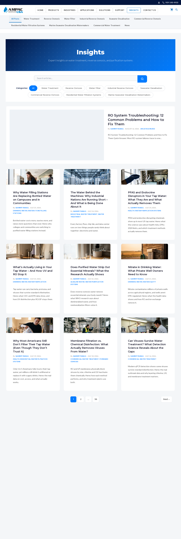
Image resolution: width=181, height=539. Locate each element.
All (33, 88)
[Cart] (171, 10)
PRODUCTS (53, 10)
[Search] (176, 10)
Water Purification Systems (148, 211)
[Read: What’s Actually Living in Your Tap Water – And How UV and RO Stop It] (29, 251)
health (131, 211)
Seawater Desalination (119, 19)
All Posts (15, 19)
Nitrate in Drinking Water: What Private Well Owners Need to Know (145, 271)
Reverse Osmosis (52, 19)
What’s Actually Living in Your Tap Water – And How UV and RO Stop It (32, 271)
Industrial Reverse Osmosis (92, 19)
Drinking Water (20, 211)
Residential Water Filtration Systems (28, 25)
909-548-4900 (171, 2)
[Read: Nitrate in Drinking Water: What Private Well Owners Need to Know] (144, 251)
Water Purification (37, 282)
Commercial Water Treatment (106, 25)
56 (96, 399)
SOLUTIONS (104, 10)
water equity (149, 282)
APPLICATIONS (87, 10)
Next (166, 399)
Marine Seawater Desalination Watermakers (69, 25)
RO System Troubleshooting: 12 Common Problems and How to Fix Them (136, 119)
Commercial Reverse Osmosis (147, 19)
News (127, 25)
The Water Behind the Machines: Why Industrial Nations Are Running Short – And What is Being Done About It (89, 199)
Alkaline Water (78, 282)
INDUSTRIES (69, 10)
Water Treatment (31, 19)
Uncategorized (147, 129)
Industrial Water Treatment (84, 214)
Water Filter (69, 19)
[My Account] (159, 2)
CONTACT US (149, 10)
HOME (40, 10)
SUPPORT (119, 10)
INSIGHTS (133, 10)
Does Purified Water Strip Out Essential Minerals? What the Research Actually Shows (90, 271)
